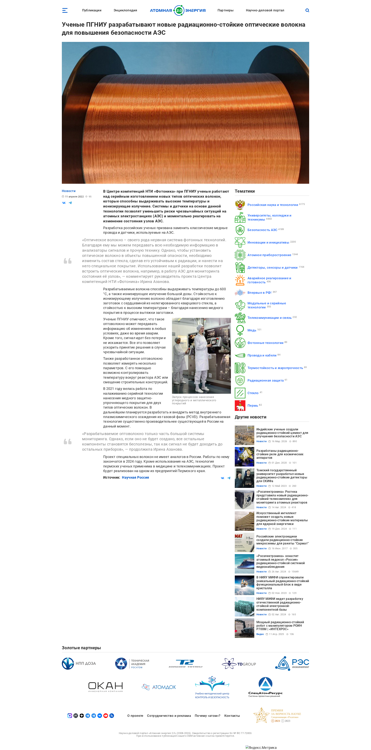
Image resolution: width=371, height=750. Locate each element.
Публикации (91, 10)
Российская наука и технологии (273, 205)
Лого (178, 10)
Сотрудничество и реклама (169, 716)
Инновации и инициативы (268, 242)
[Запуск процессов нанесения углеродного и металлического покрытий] (201, 356)
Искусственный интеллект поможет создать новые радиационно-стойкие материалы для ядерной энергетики (282, 518)
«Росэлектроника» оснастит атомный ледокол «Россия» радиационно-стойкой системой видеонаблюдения (280, 561)
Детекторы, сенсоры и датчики (273, 267)
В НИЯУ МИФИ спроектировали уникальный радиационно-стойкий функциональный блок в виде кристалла (282, 583)
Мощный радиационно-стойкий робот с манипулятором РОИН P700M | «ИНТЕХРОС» (280, 625)
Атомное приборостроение (269, 255)
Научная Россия (135, 477)
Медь (252, 330)
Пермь (253, 405)
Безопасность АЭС (262, 230)
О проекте (135, 716)
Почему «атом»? (207, 716)
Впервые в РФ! (260, 293)
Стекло (253, 393)
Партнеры (226, 10)
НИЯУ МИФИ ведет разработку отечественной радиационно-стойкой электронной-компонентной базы (279, 604)
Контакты (232, 716)
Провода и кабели (262, 355)
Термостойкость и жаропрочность (275, 368)
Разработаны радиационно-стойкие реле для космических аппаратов (280, 454)
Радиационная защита (266, 380)
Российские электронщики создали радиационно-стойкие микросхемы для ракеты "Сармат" (282, 540)
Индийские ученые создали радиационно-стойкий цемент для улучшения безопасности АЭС (282, 432)
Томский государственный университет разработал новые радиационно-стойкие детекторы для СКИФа (281, 475)
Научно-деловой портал (265, 10)
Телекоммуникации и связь (270, 318)
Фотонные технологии (265, 343)
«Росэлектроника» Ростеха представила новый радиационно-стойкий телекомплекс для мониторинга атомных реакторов (282, 497)
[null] (64, 203)
